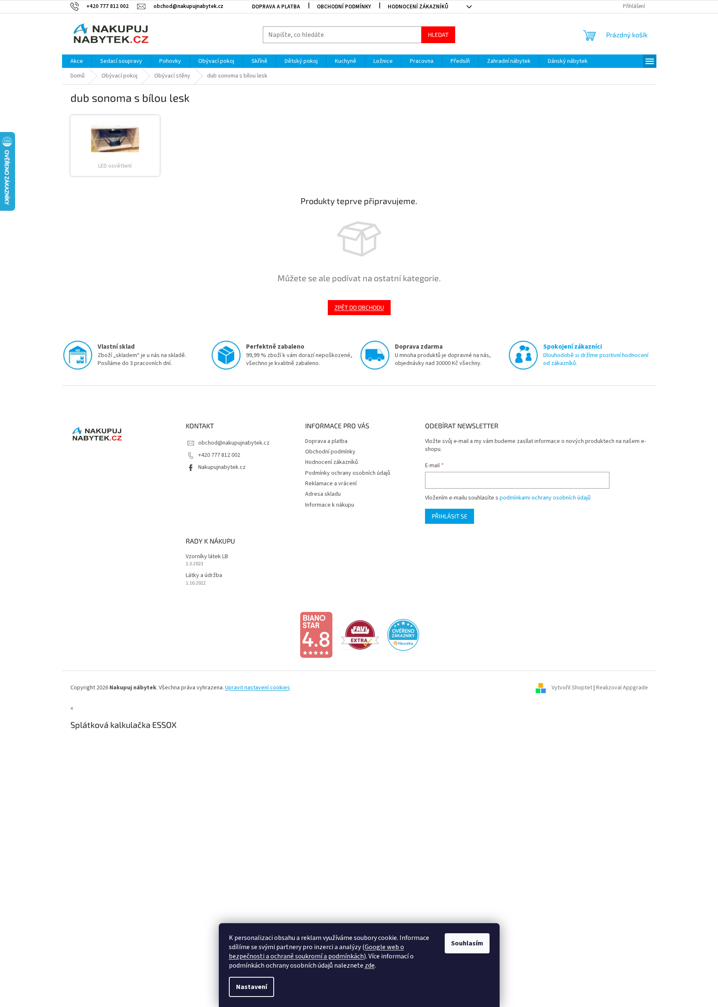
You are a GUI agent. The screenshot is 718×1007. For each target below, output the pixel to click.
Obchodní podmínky (344, 6)
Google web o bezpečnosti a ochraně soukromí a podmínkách (316, 951)
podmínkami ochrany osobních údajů (545, 498)
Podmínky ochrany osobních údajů (347, 473)
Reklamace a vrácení (331, 483)
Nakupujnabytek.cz (222, 467)
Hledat (438, 34)
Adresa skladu (323, 494)
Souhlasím (467, 943)
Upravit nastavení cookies (257, 687)
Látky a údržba (204, 576)
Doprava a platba (276, 6)
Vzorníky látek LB (207, 557)
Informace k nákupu (329, 505)
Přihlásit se (449, 516)
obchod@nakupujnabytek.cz (234, 443)
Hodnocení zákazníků (418, 6)
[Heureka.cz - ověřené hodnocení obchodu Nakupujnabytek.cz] (403, 635)
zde (370, 965)
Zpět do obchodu (359, 307)
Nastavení (251, 986)
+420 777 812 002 (219, 455)
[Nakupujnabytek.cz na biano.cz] (316, 635)
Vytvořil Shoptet (572, 687)
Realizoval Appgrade (622, 687)
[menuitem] (76, 61)
